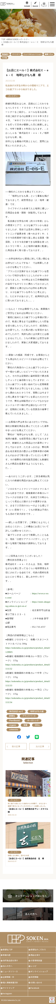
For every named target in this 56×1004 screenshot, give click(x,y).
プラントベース (29, 716)
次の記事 (40, 746)
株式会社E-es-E (16, 711)
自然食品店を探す (10, 960)
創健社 (12, 716)
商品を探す (35, 955)
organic (12, 725)
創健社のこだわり (38, 950)
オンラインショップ (39, 971)
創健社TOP (8, 950)
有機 (25, 725)
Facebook (35, 988)
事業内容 (6, 955)
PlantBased (14, 720)
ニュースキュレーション (32, 54)
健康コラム (49, 54)
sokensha (13, 729)
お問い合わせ (36, 983)
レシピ (33, 966)
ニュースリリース (10, 971)
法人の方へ (7, 966)
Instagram (7, 993)
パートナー (16, 54)
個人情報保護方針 (10, 983)
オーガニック (33, 720)
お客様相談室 (36, 960)
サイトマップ (8, 988)
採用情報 (34, 977)
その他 (4, 58)
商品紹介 (5, 54)
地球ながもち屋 (37, 711)
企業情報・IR (8, 977)
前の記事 (16, 746)
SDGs (37, 725)
